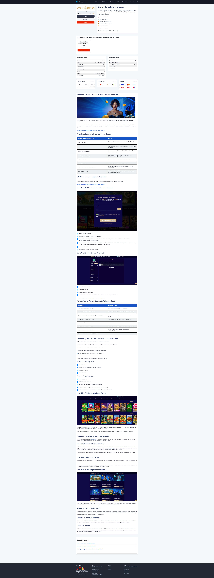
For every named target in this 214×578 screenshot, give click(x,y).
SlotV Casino (126, 573)
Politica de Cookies (95, 569)
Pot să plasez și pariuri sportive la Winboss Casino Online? (90, 549)
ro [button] (137, 1)
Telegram (109, 566)
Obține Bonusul (84, 50)
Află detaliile (85, 19)
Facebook (109, 569)
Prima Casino (126, 568)
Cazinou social (105, 1)
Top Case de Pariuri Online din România (131, 566)
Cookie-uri (94, 568)
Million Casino (126, 569)
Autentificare (125, 1)
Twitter (109, 568)
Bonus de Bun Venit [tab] (81, 37)
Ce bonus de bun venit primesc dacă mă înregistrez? (88, 552)
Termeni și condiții (95, 570)
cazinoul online (93, 439)
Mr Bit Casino (126, 572)
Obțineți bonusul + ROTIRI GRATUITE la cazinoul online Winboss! (91, 298)
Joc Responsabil (95, 572)
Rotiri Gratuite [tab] (89, 37)
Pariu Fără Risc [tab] (116, 37)
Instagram (94, 575)
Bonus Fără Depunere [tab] (107, 37)
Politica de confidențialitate (97, 574)
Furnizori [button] (113, 1)
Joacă (86, 22)
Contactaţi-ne (94, 573)
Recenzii (86, 16)
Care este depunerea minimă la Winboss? (86, 543)
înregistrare (133, 1)
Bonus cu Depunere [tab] (97, 37)
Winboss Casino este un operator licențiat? (86, 546)
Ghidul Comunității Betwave (97, 566)
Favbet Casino (126, 570)
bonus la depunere (124, 125)
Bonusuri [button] (97, 1)
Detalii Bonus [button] (83, 47)
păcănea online (111, 448)
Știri (118, 1)
